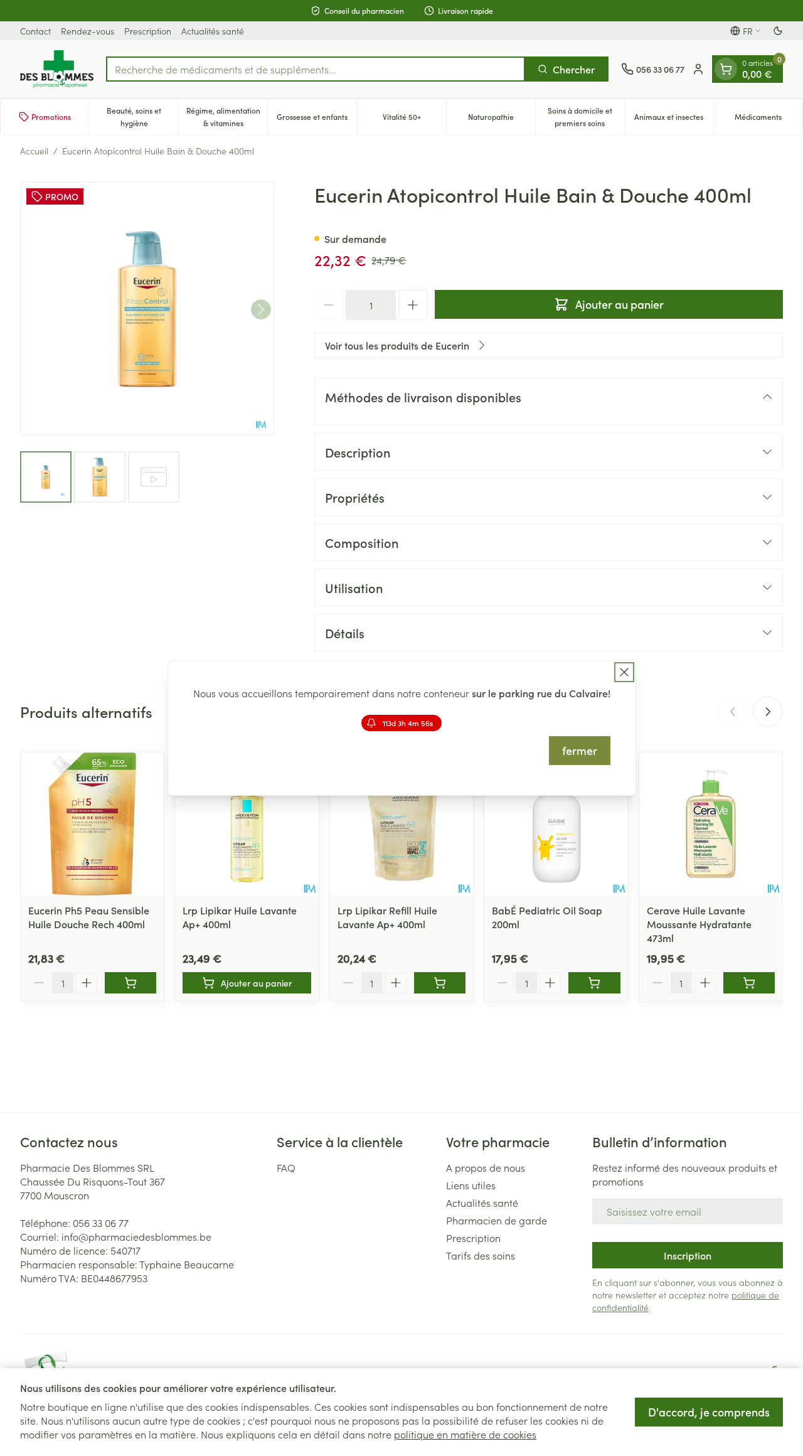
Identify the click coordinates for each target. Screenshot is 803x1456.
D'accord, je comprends (709, 1412)
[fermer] (624, 672)
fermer (579, 750)
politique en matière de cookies (465, 1434)
